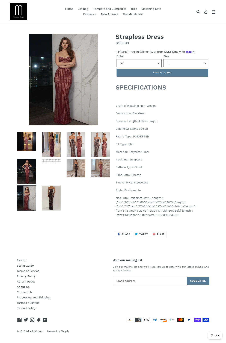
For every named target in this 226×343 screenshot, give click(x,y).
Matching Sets (151, 8)
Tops (134, 8)
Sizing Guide (25, 265)
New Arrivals (109, 14)
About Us (23, 287)
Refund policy (26, 308)
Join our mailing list (127, 260)
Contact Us (24, 292)
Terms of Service (28, 271)
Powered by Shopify (58, 331)
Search (21, 260)
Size (166, 56)
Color (120, 56)
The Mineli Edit (133, 14)
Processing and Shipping (33, 297)
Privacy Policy (26, 276)
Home (69, 8)
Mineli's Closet (34, 331)
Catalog (83, 8)
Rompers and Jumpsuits (109, 8)
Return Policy (26, 281)
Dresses (89, 14)
